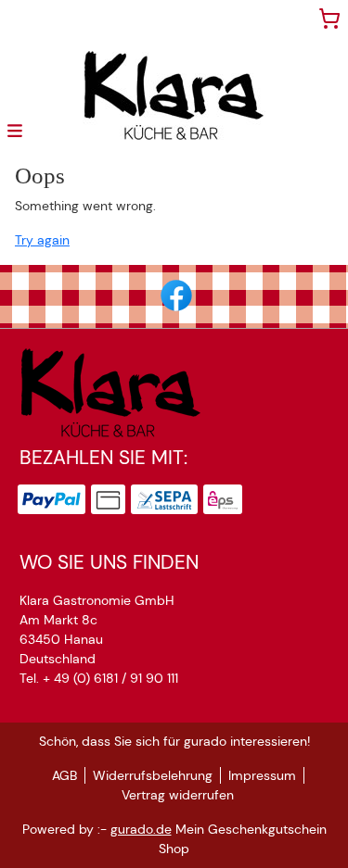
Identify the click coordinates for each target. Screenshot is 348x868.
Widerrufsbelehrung (153, 775)
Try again (42, 240)
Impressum (262, 775)
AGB (64, 775)
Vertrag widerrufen (178, 794)
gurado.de (141, 829)
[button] (15, 130)
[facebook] (174, 293)
